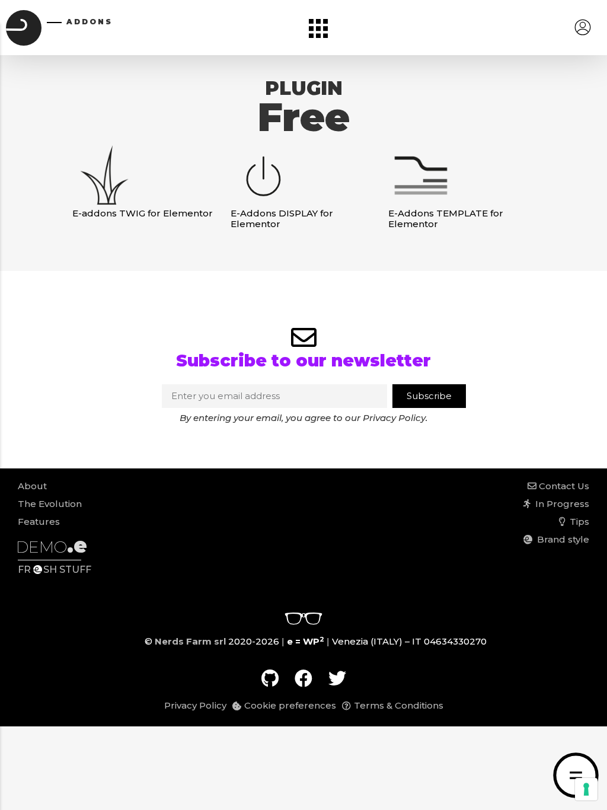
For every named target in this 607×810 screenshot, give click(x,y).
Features (39, 521)
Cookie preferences (290, 705)
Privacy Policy (394, 417)
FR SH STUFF (54, 569)
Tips (577, 521)
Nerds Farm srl (190, 641)
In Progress (560, 503)
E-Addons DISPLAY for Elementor (282, 218)
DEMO (51, 547)
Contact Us (562, 486)
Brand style (560, 539)
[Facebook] (303, 678)
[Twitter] (337, 678)
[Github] (269, 678)
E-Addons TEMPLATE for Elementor (445, 218)
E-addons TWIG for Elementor (142, 213)
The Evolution (50, 503)
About (32, 486)
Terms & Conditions (398, 705)
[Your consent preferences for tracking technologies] (586, 789)
